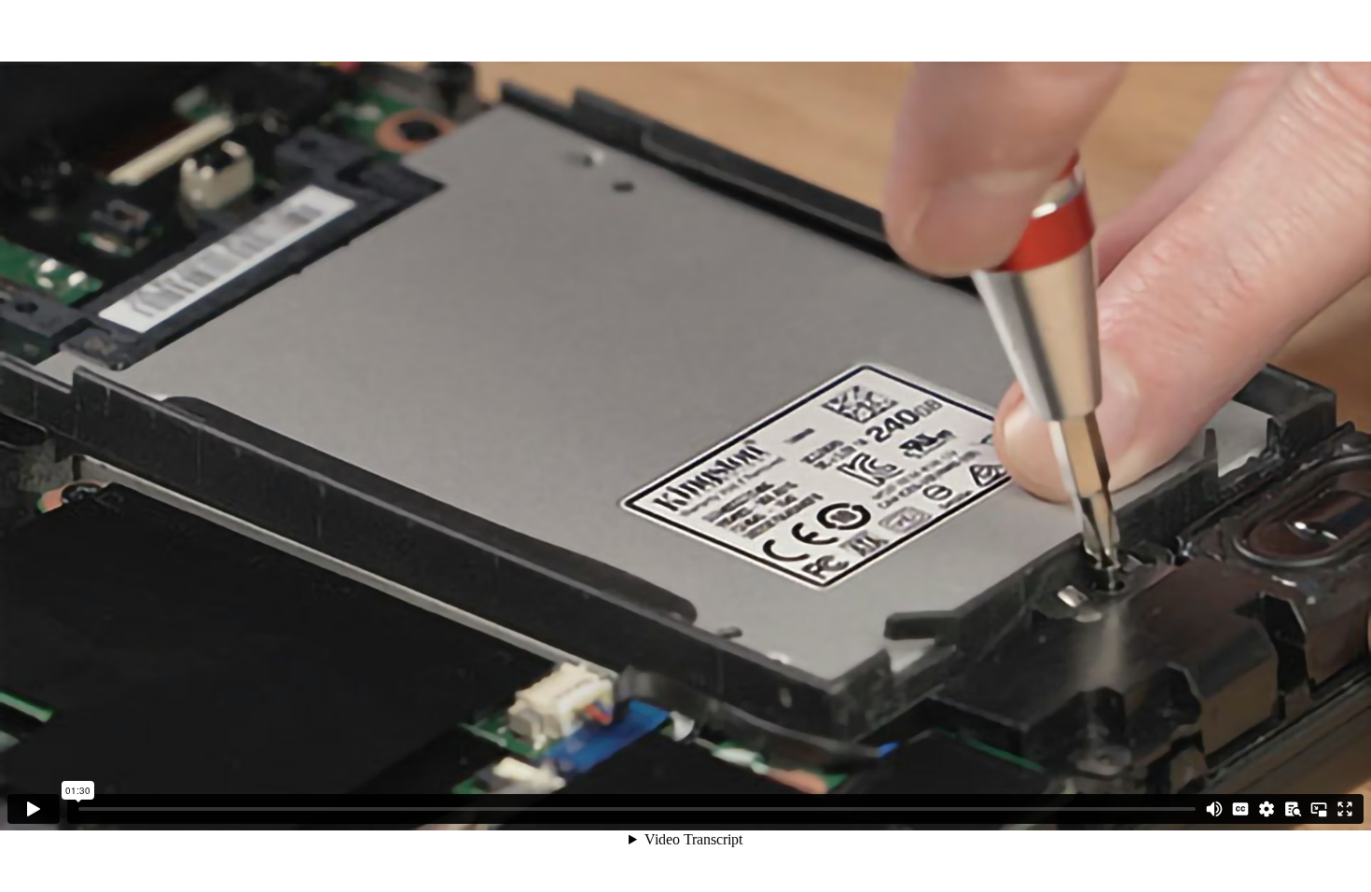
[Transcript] (1292, 809)
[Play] (33, 809)
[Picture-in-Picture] (1319, 809)
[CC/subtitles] (1240, 809)
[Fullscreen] (1345, 809)
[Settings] (1266, 809)
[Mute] (1214, 809)
